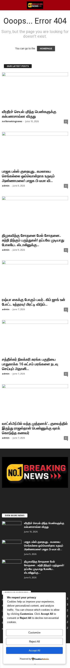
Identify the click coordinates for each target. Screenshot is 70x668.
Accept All (34, 650)
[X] (35, 497)
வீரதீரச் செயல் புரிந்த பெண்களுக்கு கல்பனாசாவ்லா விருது (29, 114)
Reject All (34, 641)
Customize (34, 632)
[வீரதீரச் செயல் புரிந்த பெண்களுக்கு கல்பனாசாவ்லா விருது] (35, 90)
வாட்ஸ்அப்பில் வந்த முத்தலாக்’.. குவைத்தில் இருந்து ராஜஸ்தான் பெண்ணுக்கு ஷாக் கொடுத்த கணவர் (35, 428)
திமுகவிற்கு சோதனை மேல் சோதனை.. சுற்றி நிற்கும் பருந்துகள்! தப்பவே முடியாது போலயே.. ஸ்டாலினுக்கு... (33, 240)
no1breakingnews (12, 121)
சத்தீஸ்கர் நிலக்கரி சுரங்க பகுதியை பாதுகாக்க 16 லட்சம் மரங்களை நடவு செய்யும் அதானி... (30, 364)
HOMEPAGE (46, 48)
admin (6, 185)
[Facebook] (28, 497)
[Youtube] (43, 497)
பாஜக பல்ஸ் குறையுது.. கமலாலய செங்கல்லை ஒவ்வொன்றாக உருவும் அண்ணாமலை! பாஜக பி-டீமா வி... (28, 176)
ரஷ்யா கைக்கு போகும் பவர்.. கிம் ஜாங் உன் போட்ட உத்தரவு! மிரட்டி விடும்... (33, 302)
